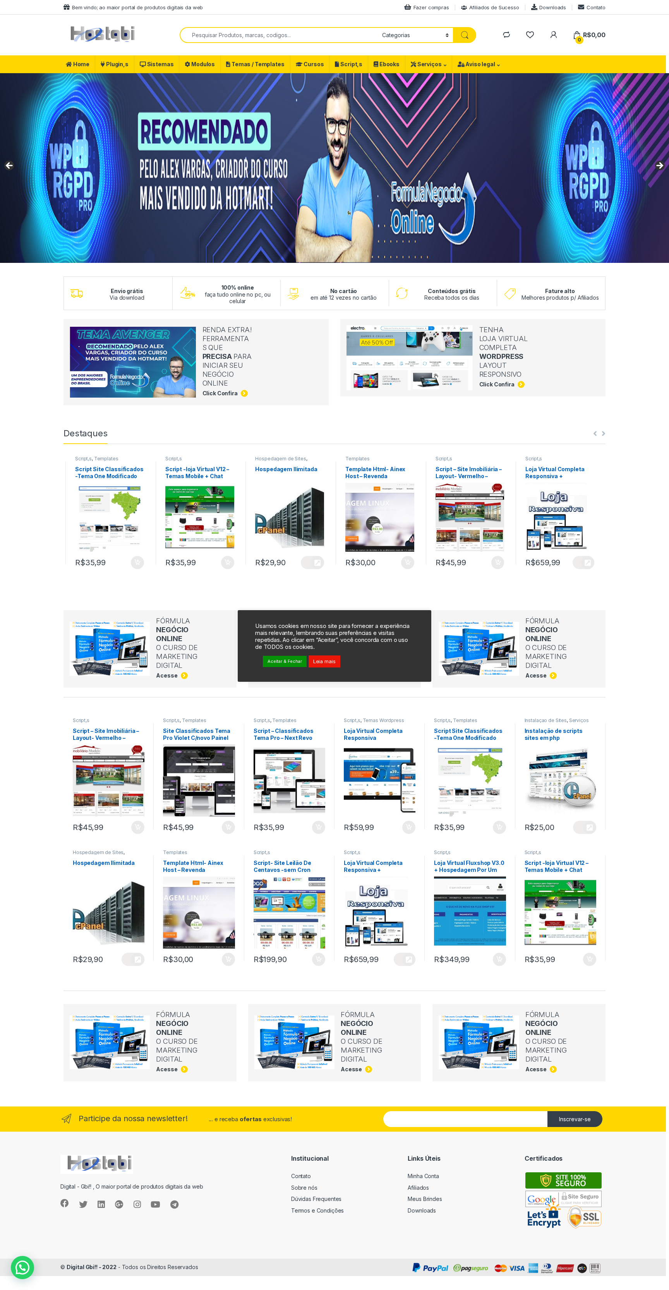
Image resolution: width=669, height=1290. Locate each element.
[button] (22, 1267)
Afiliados (418, 1187)
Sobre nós (304, 1187)
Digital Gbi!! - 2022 (92, 1267)
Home (80, 64)
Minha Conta (423, 1176)
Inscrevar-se (575, 1119)
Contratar (222, 562)
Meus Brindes (425, 1199)
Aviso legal (479, 64)
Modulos (202, 64)
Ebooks (389, 64)
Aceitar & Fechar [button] (285, 661)
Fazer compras (431, 7)
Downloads (552, 7)
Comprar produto (493, 562)
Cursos (313, 64)
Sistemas (160, 64)
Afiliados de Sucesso (494, 7)
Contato (596, 7)
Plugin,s (117, 64)
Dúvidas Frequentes (316, 1199)
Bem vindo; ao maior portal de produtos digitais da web (137, 7)
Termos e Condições (317, 1210)
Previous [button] (9, 166)
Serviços (429, 64)
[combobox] (279, 35)
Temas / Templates (257, 64)
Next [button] (659, 166)
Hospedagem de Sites (190, 458)
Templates (267, 458)
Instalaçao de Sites (546, 720)
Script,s (350, 64)
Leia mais (324, 661)
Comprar (133, 562)
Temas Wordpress (565, 458)
